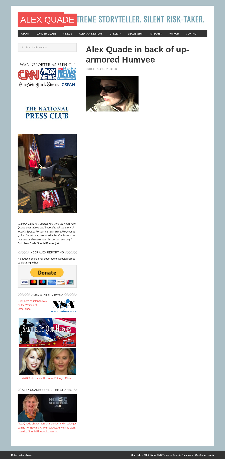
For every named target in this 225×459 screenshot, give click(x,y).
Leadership (135, 33)
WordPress (200, 455)
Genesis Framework (183, 455)
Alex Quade (47, 19)
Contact (192, 33)
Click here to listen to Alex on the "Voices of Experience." (32, 304)
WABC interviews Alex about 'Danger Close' (47, 378)
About (25, 33)
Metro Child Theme (159, 455)
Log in (211, 455)
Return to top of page (21, 455)
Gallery (115, 33)
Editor (113, 69)
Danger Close (46, 33)
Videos (67, 33)
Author (174, 33)
